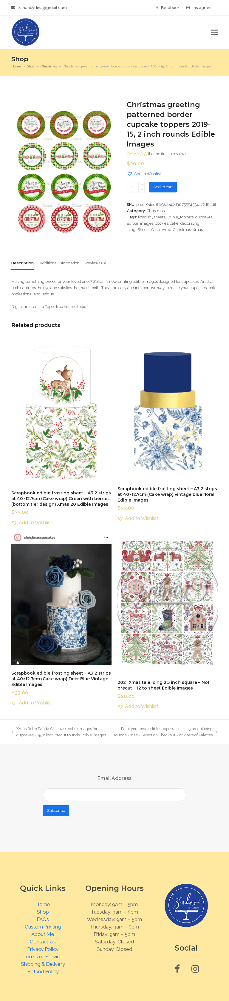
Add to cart (163, 187)
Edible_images (140, 223)
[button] (214, 32)
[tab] (22, 263)
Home (42, 904)
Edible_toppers (180, 217)
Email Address (114, 778)
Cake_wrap (161, 229)
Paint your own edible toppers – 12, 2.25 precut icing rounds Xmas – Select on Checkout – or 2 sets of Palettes (162, 732)
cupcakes (203, 217)
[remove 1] (141, 189)
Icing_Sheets (138, 229)
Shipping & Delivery (43, 964)
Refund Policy (43, 971)
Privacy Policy (42, 949)
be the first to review (167, 154)
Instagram (202, 7)
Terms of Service (43, 957)
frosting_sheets (151, 217)
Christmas (156, 211)
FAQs (43, 919)
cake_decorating (184, 223)
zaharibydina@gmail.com (42, 7)
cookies (161, 223)
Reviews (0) (95, 263)
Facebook (170, 7)
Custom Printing (43, 927)
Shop (43, 912)
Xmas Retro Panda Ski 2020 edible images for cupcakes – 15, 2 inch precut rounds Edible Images (58, 732)
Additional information (59, 263)
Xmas (198, 229)
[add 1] (141, 184)
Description (22, 263)
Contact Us (43, 942)
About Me (42, 934)
